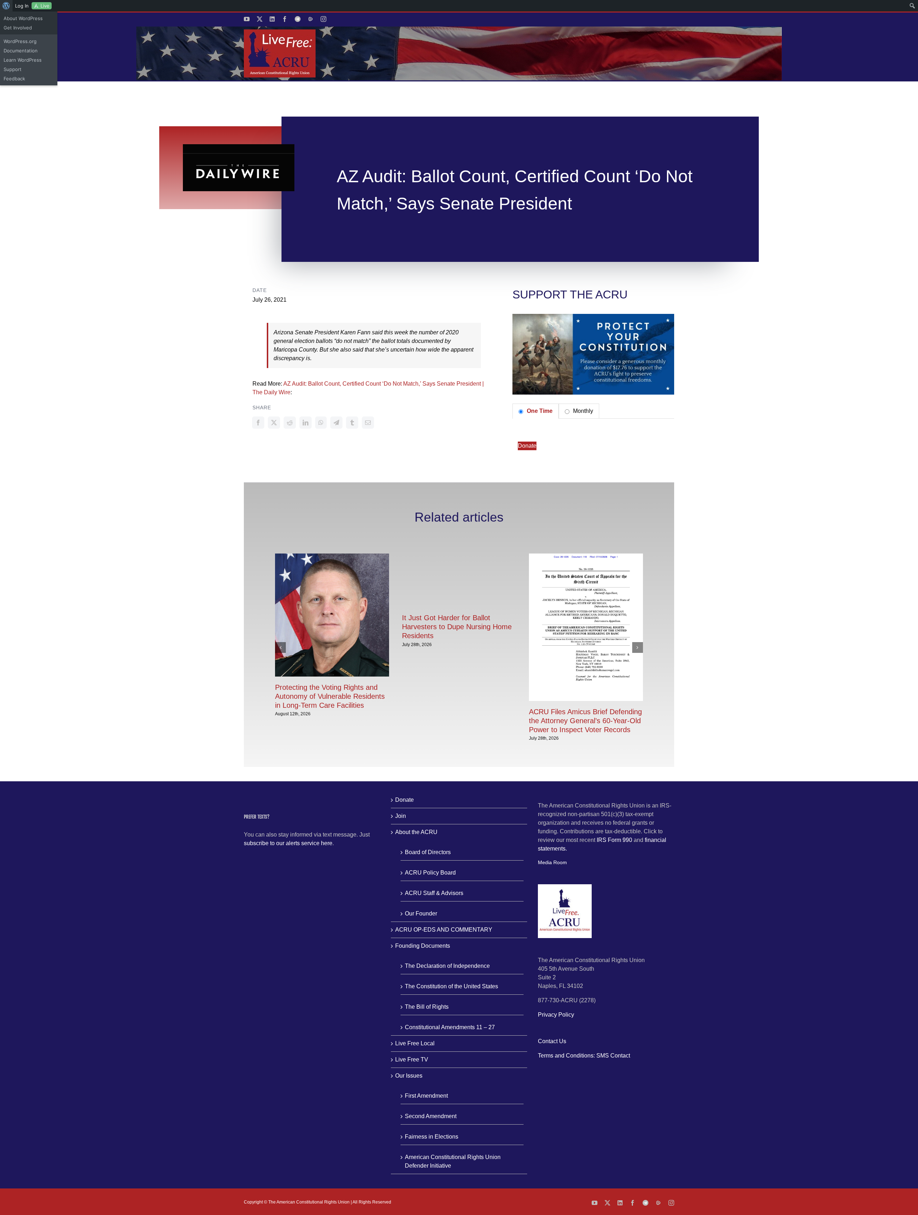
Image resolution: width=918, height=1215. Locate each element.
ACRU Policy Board (430, 873)
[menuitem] (6, 5)
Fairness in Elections (431, 1137)
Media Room (552, 862)
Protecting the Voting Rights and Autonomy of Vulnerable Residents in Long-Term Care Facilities (330, 696)
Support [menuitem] (13, 69)
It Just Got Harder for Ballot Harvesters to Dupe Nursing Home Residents (457, 627)
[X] (274, 422)
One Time (539, 411)
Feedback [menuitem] (14, 78)
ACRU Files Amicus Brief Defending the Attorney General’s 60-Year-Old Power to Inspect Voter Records (585, 721)
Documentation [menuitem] (21, 50)
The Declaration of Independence (447, 966)
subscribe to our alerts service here (288, 843)
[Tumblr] (352, 422)
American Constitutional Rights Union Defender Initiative (453, 1161)
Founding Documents (422, 946)
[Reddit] (290, 422)
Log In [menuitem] (22, 6)
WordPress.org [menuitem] (20, 41)
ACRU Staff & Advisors (434, 893)
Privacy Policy (556, 1015)
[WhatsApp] (320, 422)
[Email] (368, 422)
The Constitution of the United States (451, 986)
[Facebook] (258, 422)
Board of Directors (428, 852)
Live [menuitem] (45, 6)
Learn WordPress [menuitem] (23, 60)
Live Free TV (411, 1059)
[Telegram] (336, 422)
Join (400, 816)
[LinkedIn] (305, 422)
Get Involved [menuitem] (18, 27)
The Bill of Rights (427, 1007)
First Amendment (426, 1096)
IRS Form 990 (614, 840)
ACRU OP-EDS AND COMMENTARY (443, 930)
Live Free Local (415, 1043)
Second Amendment (430, 1116)
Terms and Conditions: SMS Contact (584, 1055)
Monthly (582, 411)
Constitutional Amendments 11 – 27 (450, 1027)
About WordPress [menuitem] (23, 18)
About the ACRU (416, 832)
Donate (527, 446)
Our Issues (408, 1076)
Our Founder (421, 913)
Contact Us (552, 1041)
